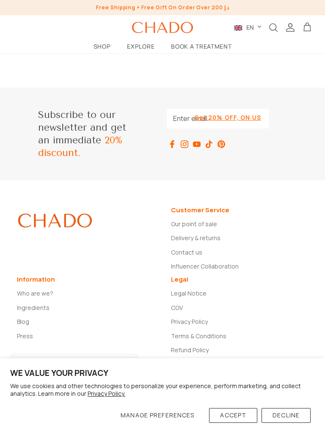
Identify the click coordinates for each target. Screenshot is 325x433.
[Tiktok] (209, 144)
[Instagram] (184, 144)
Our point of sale (194, 224)
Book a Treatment (201, 46)
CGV (177, 308)
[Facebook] (172, 144)
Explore (140, 46)
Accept (233, 415)
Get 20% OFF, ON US (227, 117)
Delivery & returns (195, 238)
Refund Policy (190, 350)
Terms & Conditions (198, 336)
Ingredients (33, 308)
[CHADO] (162, 27)
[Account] (290, 27)
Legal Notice (189, 293)
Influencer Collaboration (205, 266)
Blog (23, 322)
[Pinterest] (221, 144)
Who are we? (35, 293)
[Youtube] (197, 144)
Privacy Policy (189, 322)
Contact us (186, 252)
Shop (102, 46)
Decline (286, 415)
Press (25, 336)
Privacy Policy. (106, 393)
